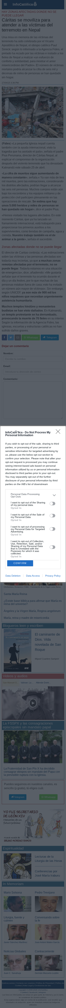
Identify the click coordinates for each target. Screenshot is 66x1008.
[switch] (52, 503)
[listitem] (33, 495)
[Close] (59, 432)
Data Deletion (13, 575)
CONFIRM (20, 563)
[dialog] (33, 504)
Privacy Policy (53, 575)
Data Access (33, 575)
